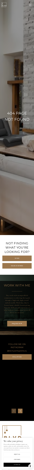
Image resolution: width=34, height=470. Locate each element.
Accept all (17, 464)
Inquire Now (17, 323)
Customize (17, 459)
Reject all (17, 454)
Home (17, 258)
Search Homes (17, 266)
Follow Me (17, 357)
